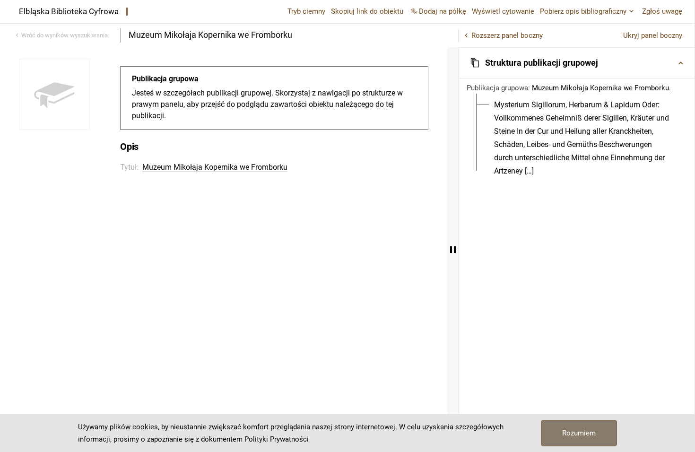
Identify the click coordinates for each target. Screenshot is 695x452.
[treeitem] (577, 138)
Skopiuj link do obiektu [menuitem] (367, 11)
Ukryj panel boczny (652, 35)
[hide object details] (453, 249)
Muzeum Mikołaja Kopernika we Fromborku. (601, 88)
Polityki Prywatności (276, 439)
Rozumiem (579, 433)
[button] (577, 63)
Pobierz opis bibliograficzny (583, 11)
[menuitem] (582, 138)
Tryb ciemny (306, 11)
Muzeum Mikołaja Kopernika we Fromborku (214, 167)
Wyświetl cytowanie (503, 11)
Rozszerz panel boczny (507, 35)
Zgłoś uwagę (662, 11)
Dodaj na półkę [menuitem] (442, 11)
